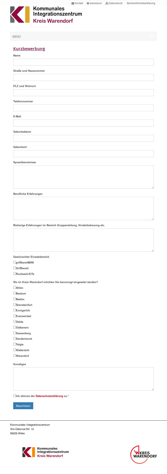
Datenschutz (115, 3)
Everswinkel (23, 316)
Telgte (19, 344)
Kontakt (78, 3)
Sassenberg (23, 333)
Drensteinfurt (24, 305)
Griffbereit (22, 268)
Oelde (19, 322)
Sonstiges (19, 364)
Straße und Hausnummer (29, 71)
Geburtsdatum (22, 131)
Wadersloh (22, 350)
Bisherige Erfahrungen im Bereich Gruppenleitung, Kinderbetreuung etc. (59, 225)
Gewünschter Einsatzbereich (31, 257)
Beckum (21, 293)
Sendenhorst (24, 339)
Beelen (20, 299)
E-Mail (17, 116)
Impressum (95, 3)
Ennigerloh (23, 310)
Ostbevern (22, 327)
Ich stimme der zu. (42, 396)
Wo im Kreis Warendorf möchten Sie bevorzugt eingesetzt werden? (55, 282)
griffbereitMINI (25, 262)
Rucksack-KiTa (25, 274)
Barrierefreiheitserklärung (140, 3)
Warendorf (22, 356)
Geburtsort (20, 147)
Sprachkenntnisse (24, 162)
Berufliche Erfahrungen (28, 194)
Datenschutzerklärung (50, 396)
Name (16, 55)
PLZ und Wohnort (24, 86)
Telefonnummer (23, 101)
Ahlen (19, 288)
